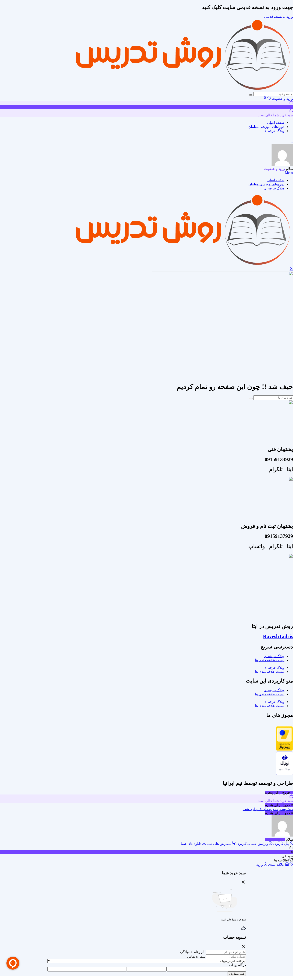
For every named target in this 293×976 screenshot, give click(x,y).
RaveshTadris (278, 636)
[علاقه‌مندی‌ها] (269, 98)
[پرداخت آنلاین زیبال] (284, 774)
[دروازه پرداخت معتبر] (284, 749)
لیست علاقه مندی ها (269, 660)
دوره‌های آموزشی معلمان (266, 127)
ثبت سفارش (236, 973)
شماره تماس (196, 956)
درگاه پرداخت (236, 965)
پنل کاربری (281, 844)
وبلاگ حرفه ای (274, 131)
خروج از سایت (275, 839)
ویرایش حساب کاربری (252, 844)
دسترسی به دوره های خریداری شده (268, 809)
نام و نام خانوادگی (192, 952)
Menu (289, 172)
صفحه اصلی (275, 122)
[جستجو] (250, 95)
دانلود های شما (191, 844)
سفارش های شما (219, 844)
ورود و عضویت (282, 98)
